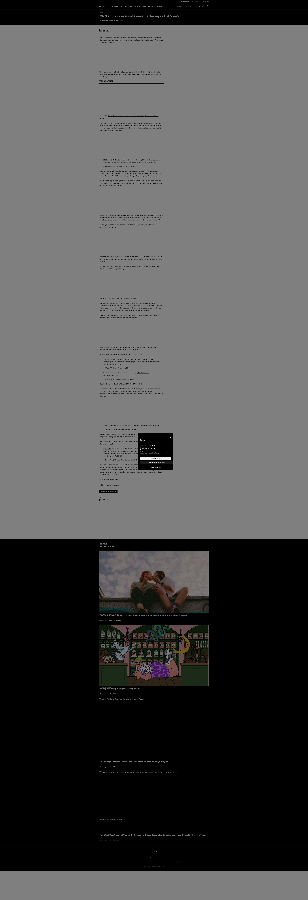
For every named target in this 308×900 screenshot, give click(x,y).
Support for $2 (155, 458)
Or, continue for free (156, 467)
